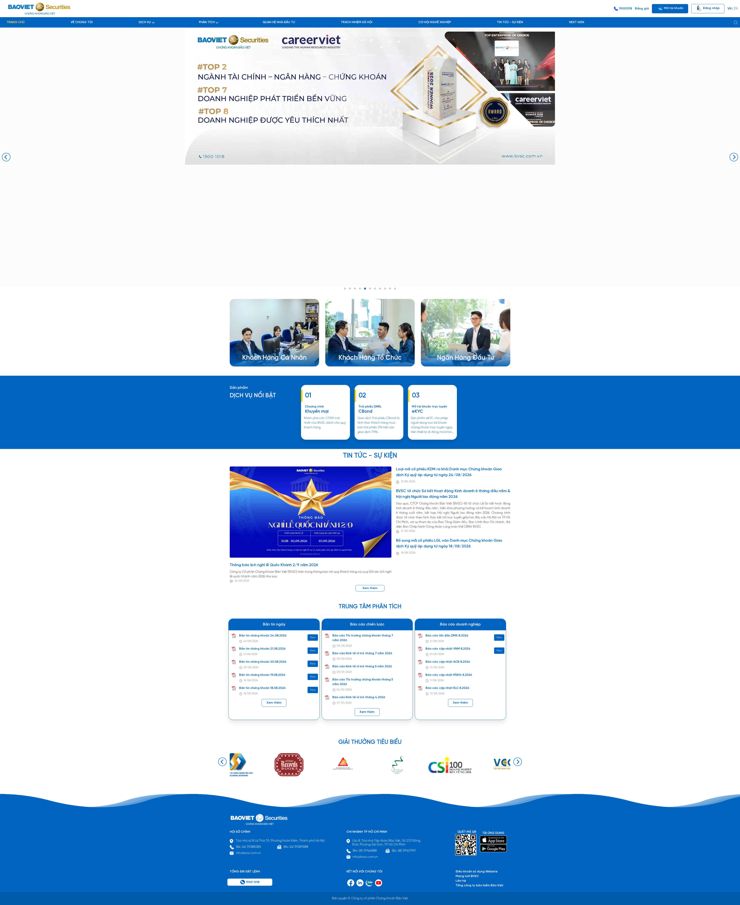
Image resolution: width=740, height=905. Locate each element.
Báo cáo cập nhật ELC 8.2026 (447, 688)
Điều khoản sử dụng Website (477, 871)
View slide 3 (355, 289)
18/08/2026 (408, 552)
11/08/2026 (437, 680)
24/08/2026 (242, 580)
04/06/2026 (344, 689)
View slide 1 (345, 289)
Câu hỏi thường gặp (457, 353)
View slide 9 (385, 289)
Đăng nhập (710, 8)
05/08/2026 (344, 645)
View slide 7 (375, 289)
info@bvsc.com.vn (248, 853)
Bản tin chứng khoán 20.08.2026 (262, 661)
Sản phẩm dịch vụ (456, 344)
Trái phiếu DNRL (370, 406)
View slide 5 (365, 289)
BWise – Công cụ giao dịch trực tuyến (275, 344)
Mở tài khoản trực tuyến (429, 406)
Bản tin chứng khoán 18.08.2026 (262, 688)
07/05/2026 (344, 702)
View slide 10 (390, 289)
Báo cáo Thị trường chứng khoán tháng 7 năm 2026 (362, 638)
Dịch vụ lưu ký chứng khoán (267, 353)
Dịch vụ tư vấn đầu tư (360, 353)
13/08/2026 (437, 667)
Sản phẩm (239, 388)
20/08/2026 (250, 667)
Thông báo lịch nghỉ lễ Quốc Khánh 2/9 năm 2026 (274, 565)
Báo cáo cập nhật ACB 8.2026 (448, 661)
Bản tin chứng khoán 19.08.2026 (262, 675)
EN (736, 8)
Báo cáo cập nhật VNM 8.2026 (448, 648)
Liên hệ (448, 358)
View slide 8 (380, 289)
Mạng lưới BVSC (467, 876)
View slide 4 (360, 289)
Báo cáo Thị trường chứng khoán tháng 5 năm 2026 (362, 682)
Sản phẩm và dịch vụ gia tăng (366, 349)
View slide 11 (395, 289)
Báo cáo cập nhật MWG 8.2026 (449, 675)
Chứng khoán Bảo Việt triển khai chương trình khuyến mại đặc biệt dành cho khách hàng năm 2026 (325, 439)
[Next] (734, 157)
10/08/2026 (437, 693)
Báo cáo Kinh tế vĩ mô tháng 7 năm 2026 (362, 653)
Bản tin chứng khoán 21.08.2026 (262, 648)
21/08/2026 (408, 481)
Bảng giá (642, 8)
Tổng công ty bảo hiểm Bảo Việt (479, 885)
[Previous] (6, 157)
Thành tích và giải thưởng (461, 349)
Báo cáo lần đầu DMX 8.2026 (447, 635)
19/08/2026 (250, 680)
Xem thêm (378, 439)
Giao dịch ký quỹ (260, 358)
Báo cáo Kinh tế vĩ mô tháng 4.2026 (358, 697)
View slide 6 (370, 289)
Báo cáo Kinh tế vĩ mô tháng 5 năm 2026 (362, 666)
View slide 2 (350, 289)
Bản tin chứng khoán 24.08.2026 (263, 635)
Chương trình (314, 406)
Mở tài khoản (673, 8)
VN (729, 8)
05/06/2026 (344, 672)
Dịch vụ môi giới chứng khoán (269, 349)
